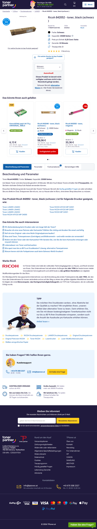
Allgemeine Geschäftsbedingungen (47, 451)
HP (67, 454)
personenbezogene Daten (50, 426)
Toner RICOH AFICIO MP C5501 (62, 210)
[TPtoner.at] (9, 4)
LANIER (37, 11)
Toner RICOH (35, 339)
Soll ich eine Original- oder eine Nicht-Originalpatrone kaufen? (30, 233)
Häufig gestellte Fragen (43, 467)
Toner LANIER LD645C (11, 210)
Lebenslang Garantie (42, 470)
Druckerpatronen (26, 11)
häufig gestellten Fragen (68, 189)
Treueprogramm (40, 463)
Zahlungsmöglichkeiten (43, 444)
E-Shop (15, 11)
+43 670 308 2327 (45, 5)
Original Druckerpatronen (82, 335)
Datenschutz (39, 457)
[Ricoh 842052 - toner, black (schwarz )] (23, 44)
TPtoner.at (71, 437)
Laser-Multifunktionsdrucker (72, 339)
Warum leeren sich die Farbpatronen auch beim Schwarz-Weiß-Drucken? (34, 251)
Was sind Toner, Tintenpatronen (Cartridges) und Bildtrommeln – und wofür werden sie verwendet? (44, 236)
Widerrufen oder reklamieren (45, 448)
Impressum (70, 467)
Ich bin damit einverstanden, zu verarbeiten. (45, 426)
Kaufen (22, 151)
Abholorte (38, 473)
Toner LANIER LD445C (11, 207)
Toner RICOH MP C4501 (59, 212)
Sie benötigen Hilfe (72, 167)
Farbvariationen (53, 167)
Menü (90, 5)
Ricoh (82, 28)
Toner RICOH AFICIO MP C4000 (15, 215)
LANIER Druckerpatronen (57, 335)
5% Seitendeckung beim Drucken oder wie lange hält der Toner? (30, 227)
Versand (24, 145)
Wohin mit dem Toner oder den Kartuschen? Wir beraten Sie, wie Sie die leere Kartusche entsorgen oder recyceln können (46, 241)
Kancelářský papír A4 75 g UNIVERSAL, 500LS (19, 125)
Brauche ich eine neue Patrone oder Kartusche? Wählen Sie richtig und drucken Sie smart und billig (44, 230)
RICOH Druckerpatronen (33, 335)
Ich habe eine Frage (57, 372)
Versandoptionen (41, 441)
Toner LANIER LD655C (11, 212)
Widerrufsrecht (40, 454)
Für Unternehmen (73, 451)
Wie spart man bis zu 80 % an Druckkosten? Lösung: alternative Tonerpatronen (36, 248)
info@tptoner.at (38, 372)
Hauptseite (6, 11)
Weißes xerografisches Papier (16, 342)
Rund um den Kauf (42, 437)
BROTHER (70, 463)
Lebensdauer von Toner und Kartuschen (21, 245)
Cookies (37, 460)
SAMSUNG (70, 460)
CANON (69, 457)
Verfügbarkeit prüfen (48, 151)
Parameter (38, 167)
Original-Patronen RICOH (15, 339)
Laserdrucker (50, 339)
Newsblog (70, 448)
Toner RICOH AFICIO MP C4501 (62, 207)
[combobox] (48, 67)
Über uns (69, 441)
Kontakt (69, 444)
